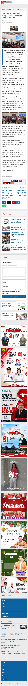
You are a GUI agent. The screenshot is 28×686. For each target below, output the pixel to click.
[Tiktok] (8, 183)
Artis (3, 610)
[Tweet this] (9, 202)
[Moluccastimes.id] (6, 2)
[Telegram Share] (18, 202)
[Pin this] (14, 202)
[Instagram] (20, 181)
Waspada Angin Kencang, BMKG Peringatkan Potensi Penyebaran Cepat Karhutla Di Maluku (8, 307)
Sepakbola (5, 616)
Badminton (5, 613)
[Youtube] (5, 183)
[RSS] (12, 183)
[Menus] (26, 1)
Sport (3, 606)
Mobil (3, 600)
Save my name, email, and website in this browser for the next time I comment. (13, 291)
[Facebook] (13, 181)
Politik (4, 603)
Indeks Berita (12, 683)
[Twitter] (16, 181)
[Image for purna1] (14, 28)
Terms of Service (21, 683)
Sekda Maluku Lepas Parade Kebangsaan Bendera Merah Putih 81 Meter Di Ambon (8, 317)
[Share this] (4, 202)
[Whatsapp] (4, 206)
